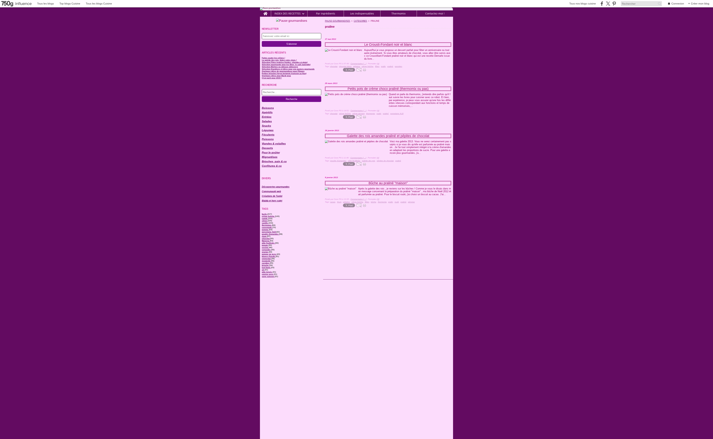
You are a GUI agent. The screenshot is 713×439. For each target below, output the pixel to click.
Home (265, 11)
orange (265, 252)
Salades (267, 121)
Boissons (268, 107)
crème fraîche (268, 216)
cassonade (267, 227)
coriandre (266, 250)
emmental (266, 259)
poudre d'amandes (270, 234)
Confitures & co (272, 165)
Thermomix (398, 13)
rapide (265, 218)
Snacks (266, 125)
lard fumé (266, 267)
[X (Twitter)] (608, 3)
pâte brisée (267, 272)
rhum (264, 236)
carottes (266, 263)
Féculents (268, 134)
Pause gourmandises (337, 20)
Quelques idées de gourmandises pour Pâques (283, 71)
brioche (265, 265)
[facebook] (602, 3)
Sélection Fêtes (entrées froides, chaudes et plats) (284, 62)
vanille (265, 223)
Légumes (268, 130)
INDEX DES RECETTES (287, 13)
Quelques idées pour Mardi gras (276, 76)
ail (263, 270)
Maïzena (266, 241)
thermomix (267, 225)
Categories (360, 20)
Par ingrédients (325, 13)
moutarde (266, 261)
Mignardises (269, 156)
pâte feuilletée (268, 243)
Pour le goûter (271, 152)
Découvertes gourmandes (275, 187)
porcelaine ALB (269, 232)
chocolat (266, 239)
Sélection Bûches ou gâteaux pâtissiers (280, 67)
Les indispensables (362, 13)
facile (264, 214)
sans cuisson (268, 276)
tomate (265, 245)
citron (265, 221)
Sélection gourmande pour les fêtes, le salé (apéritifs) (286, 65)
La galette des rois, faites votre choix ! (279, 60)
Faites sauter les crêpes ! (273, 58)
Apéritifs (267, 112)
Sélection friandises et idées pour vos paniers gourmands (288, 69)
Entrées (266, 116)
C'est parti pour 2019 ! (272, 78)
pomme (265, 230)
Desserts (267, 148)
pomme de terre (269, 254)
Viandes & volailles (274, 143)
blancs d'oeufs (269, 256)
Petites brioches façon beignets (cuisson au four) (284, 73)
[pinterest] (614, 3)
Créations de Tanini (272, 196)
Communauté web (271, 191)
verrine (265, 247)
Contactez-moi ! (435, 13)
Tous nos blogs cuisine (582, 3)
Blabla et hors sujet (272, 200)
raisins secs (268, 274)
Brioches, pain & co (274, 161)
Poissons (268, 139)
